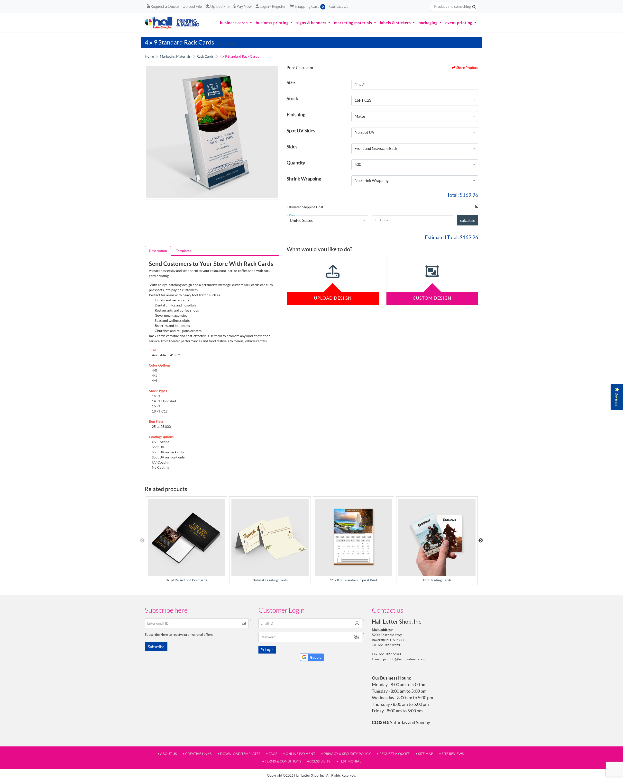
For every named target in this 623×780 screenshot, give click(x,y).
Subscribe (156, 647)
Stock (292, 98)
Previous (142, 540)
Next (480, 540)
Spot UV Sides (301, 130)
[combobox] (414, 100)
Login (269, 650)
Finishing (296, 114)
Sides (292, 146)
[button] (356, 637)
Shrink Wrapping (304, 178)
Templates (183, 251)
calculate (467, 220)
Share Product (467, 68)
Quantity (296, 162)
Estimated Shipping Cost (305, 207)
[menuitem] (236, 23)
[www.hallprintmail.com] (172, 23)
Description (158, 251)
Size (291, 82)
